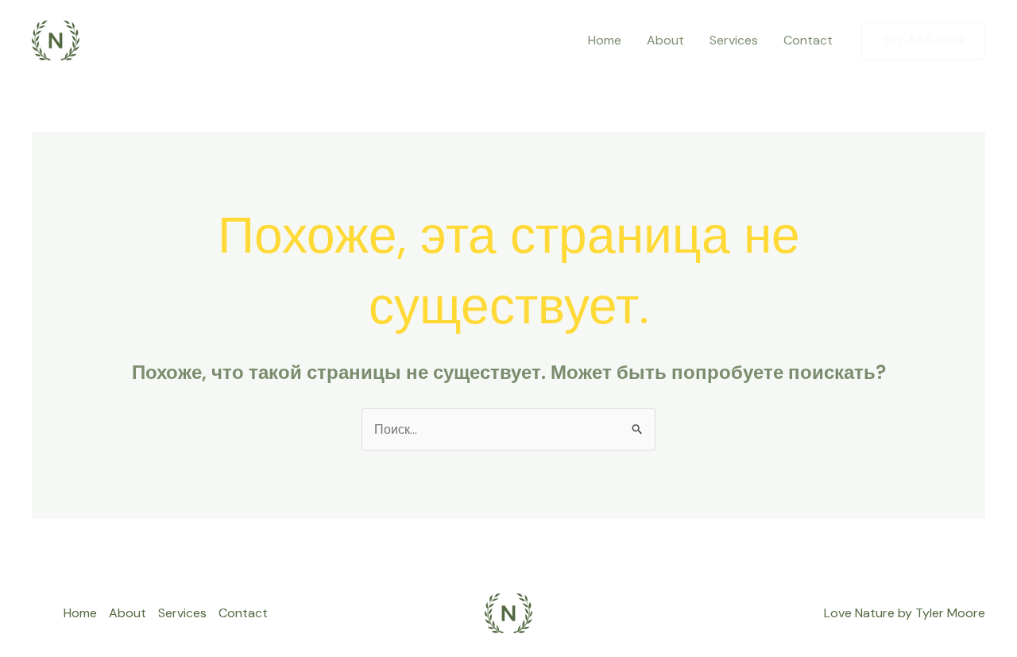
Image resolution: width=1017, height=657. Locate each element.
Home (604, 40)
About (665, 40)
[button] (923, 41)
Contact (808, 40)
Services (734, 40)
